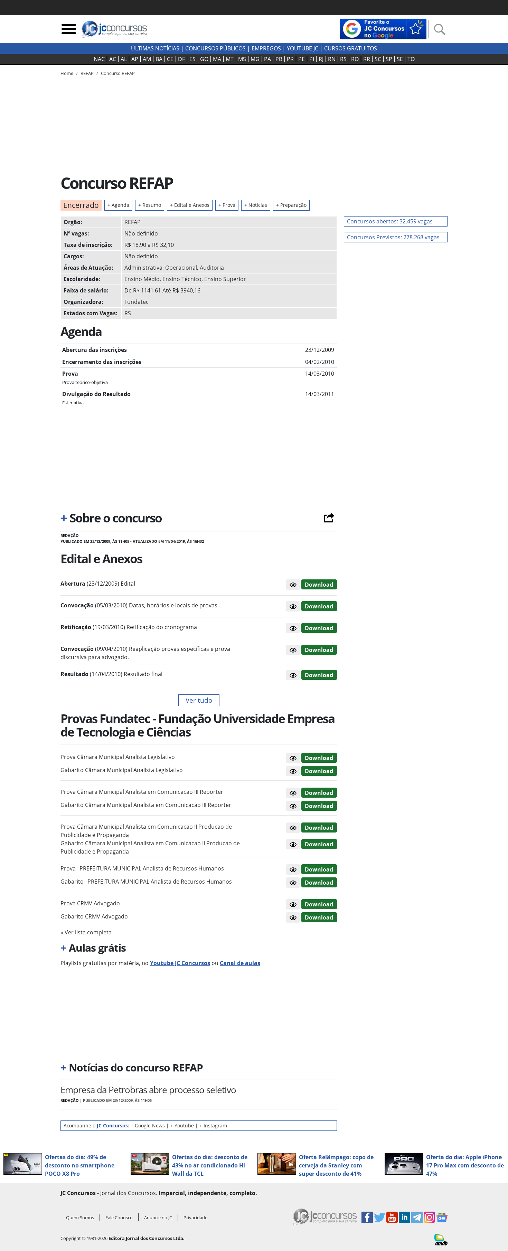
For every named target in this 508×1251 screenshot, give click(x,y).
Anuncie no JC (158, 1217)
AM (147, 59)
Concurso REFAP (118, 73)
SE (400, 59)
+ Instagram (213, 1125)
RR (366, 59)
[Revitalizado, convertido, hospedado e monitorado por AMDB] (441, 1239)
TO (411, 59)
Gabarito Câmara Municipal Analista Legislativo (121, 770)
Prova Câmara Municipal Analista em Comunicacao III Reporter (141, 792)
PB (278, 59)
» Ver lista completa (86, 932)
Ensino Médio (142, 279)
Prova (226, 205)
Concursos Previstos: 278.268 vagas (393, 237)
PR (290, 59)
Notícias (255, 205)
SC (378, 59)
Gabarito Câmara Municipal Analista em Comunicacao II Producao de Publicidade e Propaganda (150, 847)
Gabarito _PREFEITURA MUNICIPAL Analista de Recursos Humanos (146, 881)
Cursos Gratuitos (350, 48)
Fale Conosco (119, 1217)
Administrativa (143, 267)
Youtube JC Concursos (180, 963)
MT (230, 59)
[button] (293, 584)
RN (332, 59)
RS (343, 59)
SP (389, 59)
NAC (99, 59)
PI (311, 59)
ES (192, 59)
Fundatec (136, 302)
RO (355, 59)
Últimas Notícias (155, 48)
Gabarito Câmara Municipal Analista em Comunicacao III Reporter (145, 805)
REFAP (132, 222)
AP (134, 59)
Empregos (266, 48)
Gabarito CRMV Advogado (94, 916)
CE (170, 59)
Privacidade (195, 1217)
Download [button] (319, 758)
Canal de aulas (240, 963)
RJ (321, 59)
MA (217, 59)
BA (159, 59)
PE (301, 59)
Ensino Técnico (181, 279)
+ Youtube (182, 1125)
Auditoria (212, 267)
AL (124, 59)
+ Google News (148, 1125)
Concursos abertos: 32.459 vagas (390, 221)
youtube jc (302, 48)
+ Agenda (118, 205)
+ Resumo (149, 205)
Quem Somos (80, 1217)
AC (112, 59)
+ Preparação (291, 205)
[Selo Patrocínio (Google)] (383, 28)
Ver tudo (199, 700)
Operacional (181, 267)
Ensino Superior (225, 279)
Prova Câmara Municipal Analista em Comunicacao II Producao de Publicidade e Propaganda (146, 831)
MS (242, 59)
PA (267, 59)
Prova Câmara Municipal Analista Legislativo (117, 757)
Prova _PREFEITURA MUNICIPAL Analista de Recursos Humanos (142, 868)
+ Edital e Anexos (189, 205)
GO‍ (204, 59)
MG (255, 59)
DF (181, 59)
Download (319, 584)
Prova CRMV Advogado (90, 903)
